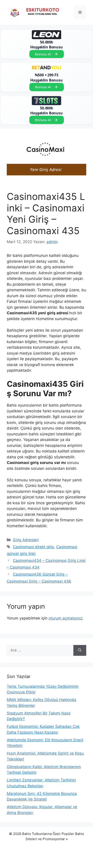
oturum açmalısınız (65, 618)
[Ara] (79, 650)
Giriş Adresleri (26, 540)
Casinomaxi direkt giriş (33, 547)
